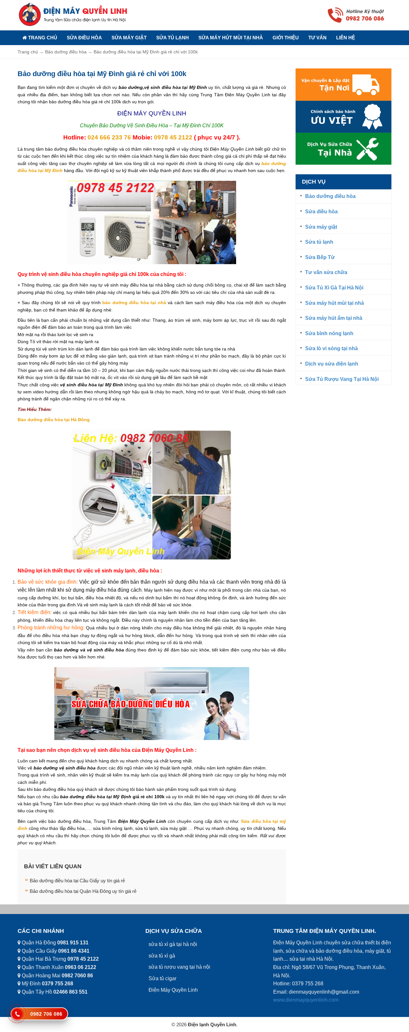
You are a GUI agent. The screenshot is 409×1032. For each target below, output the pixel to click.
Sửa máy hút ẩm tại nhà (333, 318)
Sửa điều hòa (84, 37)
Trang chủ (42, 37)
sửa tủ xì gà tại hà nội (173, 944)
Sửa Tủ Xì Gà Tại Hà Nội (334, 287)
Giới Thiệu (286, 37)
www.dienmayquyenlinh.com (305, 1000)
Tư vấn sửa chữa (326, 272)
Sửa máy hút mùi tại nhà (230, 37)
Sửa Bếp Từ (320, 257)
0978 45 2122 (173, 137)
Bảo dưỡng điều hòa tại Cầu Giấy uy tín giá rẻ (77, 880)
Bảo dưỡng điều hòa (330, 196)
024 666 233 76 (109, 137)
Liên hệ (345, 37)
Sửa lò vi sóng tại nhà (331, 348)
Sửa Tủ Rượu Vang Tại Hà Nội (342, 379)
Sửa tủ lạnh (172, 37)
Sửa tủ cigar (162, 978)
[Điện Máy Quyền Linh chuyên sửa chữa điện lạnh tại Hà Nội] (73, 14)
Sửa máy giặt (129, 37)
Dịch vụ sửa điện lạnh (331, 363)
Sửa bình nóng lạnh (329, 333)
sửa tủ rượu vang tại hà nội (179, 967)
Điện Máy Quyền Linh (173, 990)
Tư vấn (317, 37)
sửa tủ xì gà (162, 955)
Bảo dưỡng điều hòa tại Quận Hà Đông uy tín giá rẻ (83, 891)
